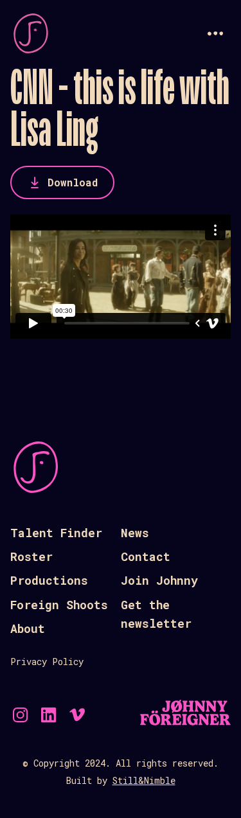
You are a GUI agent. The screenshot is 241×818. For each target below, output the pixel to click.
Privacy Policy (47, 661)
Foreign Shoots (59, 604)
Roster (31, 556)
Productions (49, 580)
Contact (145, 556)
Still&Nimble (143, 780)
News (135, 532)
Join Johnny (159, 580)
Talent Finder (56, 532)
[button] (215, 33)
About (27, 628)
